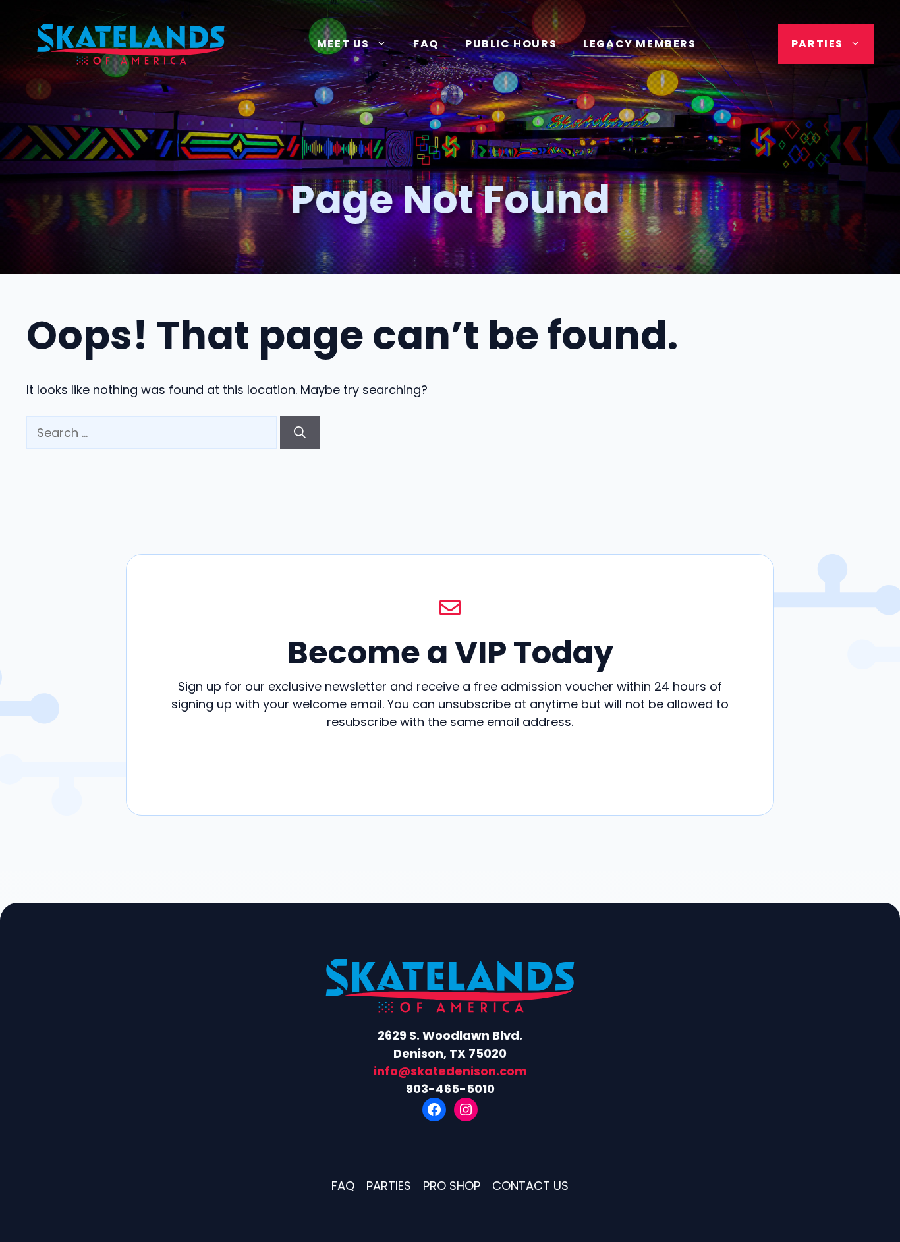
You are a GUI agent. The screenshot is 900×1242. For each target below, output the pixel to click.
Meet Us (343, 43)
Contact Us (530, 1185)
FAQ (426, 43)
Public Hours (511, 43)
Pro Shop (451, 1185)
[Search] (300, 432)
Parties (817, 43)
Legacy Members (639, 43)
